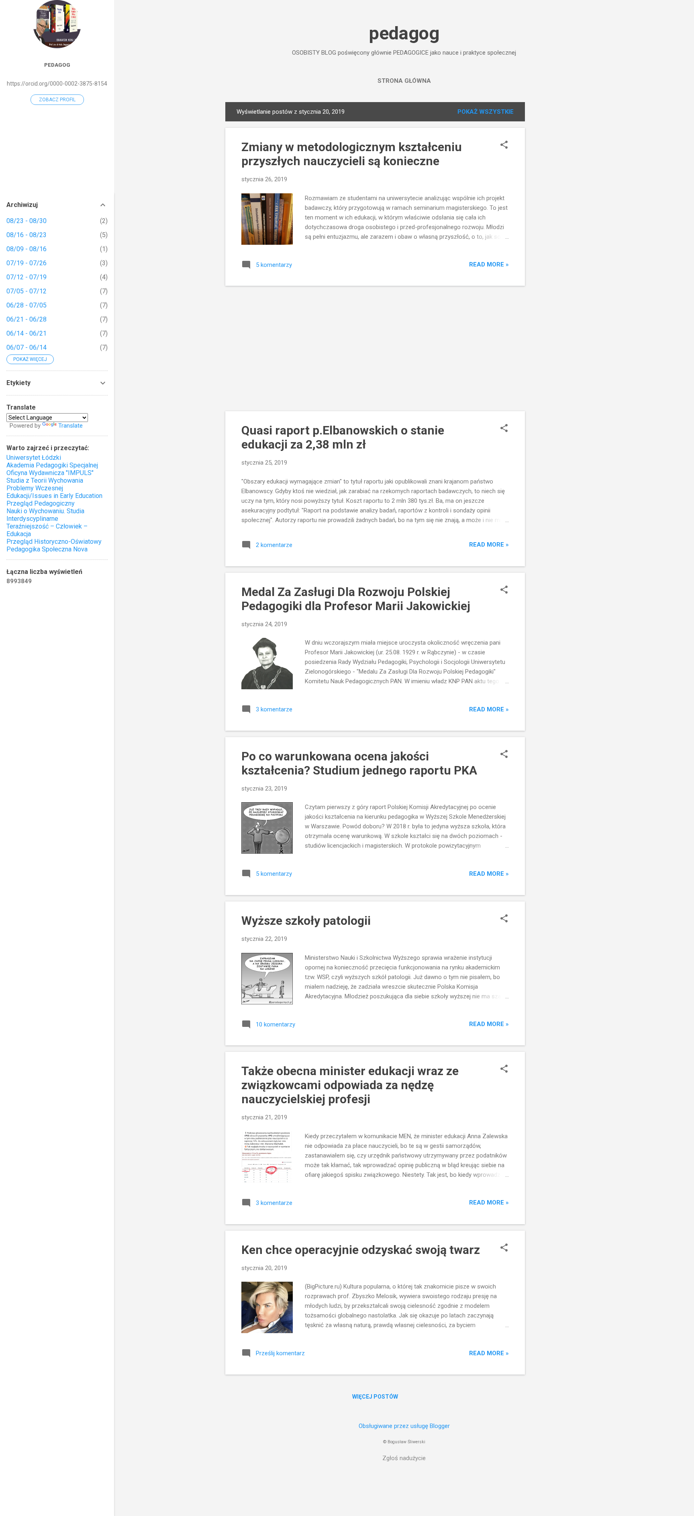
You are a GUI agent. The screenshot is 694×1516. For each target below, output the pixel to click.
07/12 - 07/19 (26, 277)
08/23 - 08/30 (26, 221)
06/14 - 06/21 (26, 333)
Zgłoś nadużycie (404, 1458)
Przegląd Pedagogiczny (40, 503)
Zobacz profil (57, 99)
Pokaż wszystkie (485, 111)
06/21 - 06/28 (26, 319)
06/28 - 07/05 (26, 305)
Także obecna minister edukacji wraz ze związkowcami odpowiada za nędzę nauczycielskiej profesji (350, 1085)
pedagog (404, 33)
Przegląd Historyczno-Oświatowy (54, 541)
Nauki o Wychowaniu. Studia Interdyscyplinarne (45, 514)
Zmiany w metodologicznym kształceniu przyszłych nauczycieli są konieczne (351, 154)
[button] (504, 145)
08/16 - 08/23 (26, 235)
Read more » (489, 264)
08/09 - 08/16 (26, 249)
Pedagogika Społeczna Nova (47, 549)
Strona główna (404, 80)
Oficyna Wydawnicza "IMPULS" (50, 473)
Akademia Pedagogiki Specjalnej (52, 465)
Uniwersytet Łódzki (33, 457)
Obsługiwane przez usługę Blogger (404, 1426)
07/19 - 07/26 (26, 263)
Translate (70, 425)
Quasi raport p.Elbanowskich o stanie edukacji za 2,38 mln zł (342, 437)
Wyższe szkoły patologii (306, 921)
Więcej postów (375, 1396)
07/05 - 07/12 (26, 291)
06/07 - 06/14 (26, 347)
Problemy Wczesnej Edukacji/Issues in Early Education (54, 492)
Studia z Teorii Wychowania (44, 480)
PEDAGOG (57, 64)
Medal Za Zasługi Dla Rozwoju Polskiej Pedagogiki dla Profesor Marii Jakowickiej (355, 599)
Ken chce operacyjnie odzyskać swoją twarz (360, 1250)
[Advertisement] (557, 222)
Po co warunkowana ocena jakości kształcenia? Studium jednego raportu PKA (359, 763)
